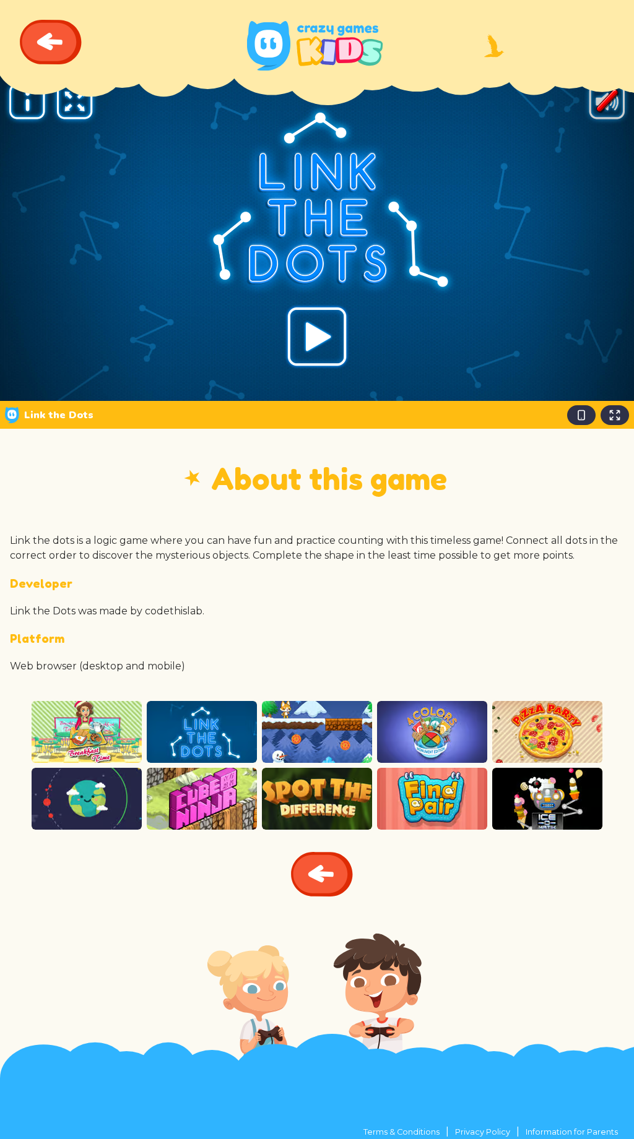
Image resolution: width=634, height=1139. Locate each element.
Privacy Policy (482, 1132)
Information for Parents (572, 1132)
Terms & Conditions (401, 1132)
